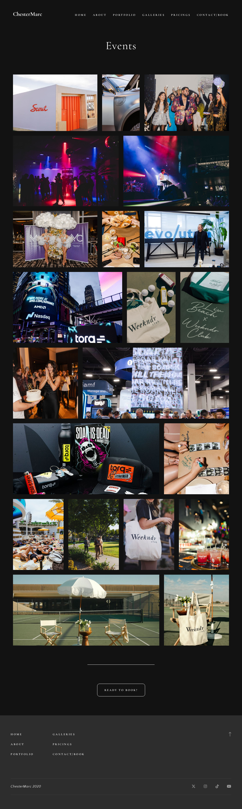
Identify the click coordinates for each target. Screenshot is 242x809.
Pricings (181, 15)
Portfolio (124, 15)
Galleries (153, 15)
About (100, 15)
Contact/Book (213, 15)
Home (80, 15)
